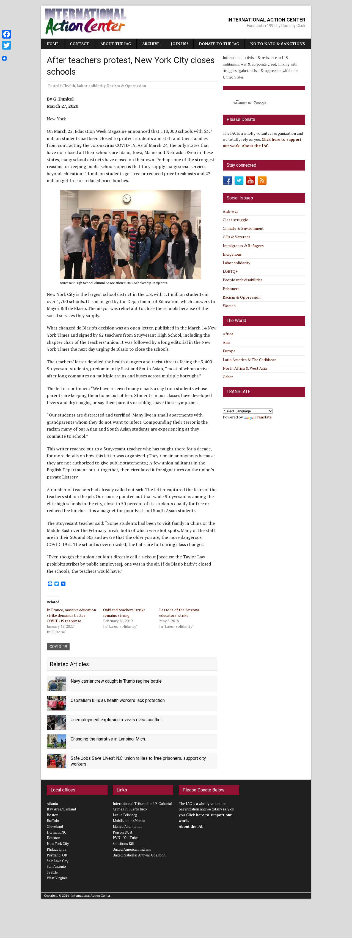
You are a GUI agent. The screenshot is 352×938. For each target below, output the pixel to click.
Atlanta (52, 803)
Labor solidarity (91, 85)
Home (53, 43)
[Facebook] (6, 34)
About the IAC (115, 43)
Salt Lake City (57, 860)
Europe (229, 350)
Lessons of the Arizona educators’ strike (179, 612)
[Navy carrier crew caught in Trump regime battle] (56, 687)
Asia (226, 342)
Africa (228, 333)
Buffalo (53, 820)
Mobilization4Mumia (129, 820)
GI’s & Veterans (237, 236)
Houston (53, 837)
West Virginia (57, 877)
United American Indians (132, 849)
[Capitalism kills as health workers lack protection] (56, 707)
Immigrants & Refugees (243, 245)
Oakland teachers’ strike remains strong (124, 612)
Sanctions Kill (123, 843)
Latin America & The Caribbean (249, 359)
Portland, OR (57, 855)
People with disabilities (243, 279)
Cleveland (55, 826)
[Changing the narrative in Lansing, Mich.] (56, 745)
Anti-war (230, 211)
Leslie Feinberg (125, 814)
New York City (58, 843)
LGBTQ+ (230, 271)
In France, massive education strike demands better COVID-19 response (71, 615)
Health (69, 85)
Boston (52, 814)
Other (228, 376)
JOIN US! (179, 43)
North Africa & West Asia (245, 368)
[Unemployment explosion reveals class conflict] (56, 726)
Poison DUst (122, 832)
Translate (263, 417)
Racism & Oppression (126, 85)
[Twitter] (6, 45)
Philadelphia (56, 849)
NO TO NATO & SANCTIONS (277, 43)
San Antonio (56, 866)
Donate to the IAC (219, 43)
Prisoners (231, 288)
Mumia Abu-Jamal (127, 826)
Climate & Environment (243, 228)
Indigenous (232, 254)
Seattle (52, 872)
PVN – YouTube (125, 837)
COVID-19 (58, 646)
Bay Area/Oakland (61, 809)
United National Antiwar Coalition (139, 855)
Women (229, 305)
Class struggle (235, 219)
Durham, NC (57, 832)
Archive (151, 43)
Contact (79, 43)
